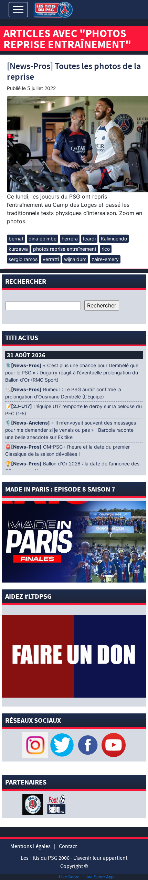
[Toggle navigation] (18, 9)
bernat (16, 238)
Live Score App (99, 876)
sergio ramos (23, 259)
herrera (70, 238)
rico (106, 249)
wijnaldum (75, 259)
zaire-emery (105, 259)
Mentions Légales (30, 846)
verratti (51, 259)
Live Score (69, 876)
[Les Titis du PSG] (53, 9)
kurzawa (18, 249)
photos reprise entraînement (64, 249)
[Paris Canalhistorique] (33, 803)
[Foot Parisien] (55, 803)
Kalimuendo (114, 238)
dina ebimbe (42, 238)
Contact (68, 846)
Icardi (89, 238)
